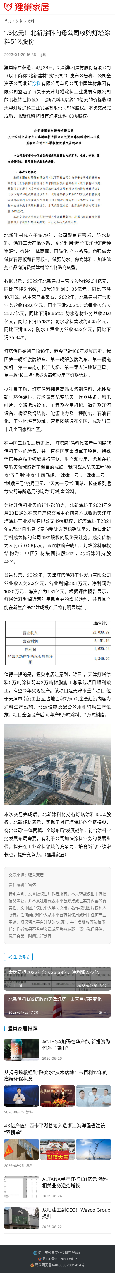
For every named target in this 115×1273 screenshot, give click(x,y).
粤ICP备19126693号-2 (59, 1259)
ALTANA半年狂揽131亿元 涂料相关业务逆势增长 (75, 1182)
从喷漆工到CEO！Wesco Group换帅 (76, 1213)
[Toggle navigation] (106, 7)
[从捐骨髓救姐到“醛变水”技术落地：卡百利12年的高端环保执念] (57, 1096)
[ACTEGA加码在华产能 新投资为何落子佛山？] (21, 1050)
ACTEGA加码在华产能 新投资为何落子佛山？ (76, 1045)
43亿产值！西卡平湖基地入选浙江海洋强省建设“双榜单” (54, 1129)
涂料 (43, 54)
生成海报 (20, 956)
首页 (7, 21)
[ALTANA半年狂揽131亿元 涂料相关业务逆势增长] (21, 1187)
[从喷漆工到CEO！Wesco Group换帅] (21, 1218)
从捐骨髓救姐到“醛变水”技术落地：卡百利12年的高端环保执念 (55, 1076)
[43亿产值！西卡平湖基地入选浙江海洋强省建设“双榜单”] (57, 1149)
